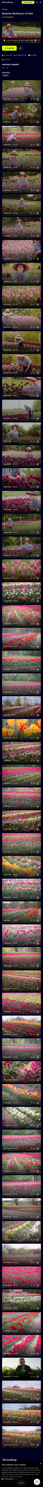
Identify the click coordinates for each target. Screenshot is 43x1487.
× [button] (40, 1463)
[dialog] (21, 1474)
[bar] (40, 2)
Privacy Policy (14, 1474)
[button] (21, 1479)
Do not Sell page (17, 1476)
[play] (4, 40)
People (5, 75)
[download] (37, 99)
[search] (37, 2)
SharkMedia (9, 17)
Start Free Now (28, 2)
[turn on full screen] (31, 99)
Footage (5, 9)
